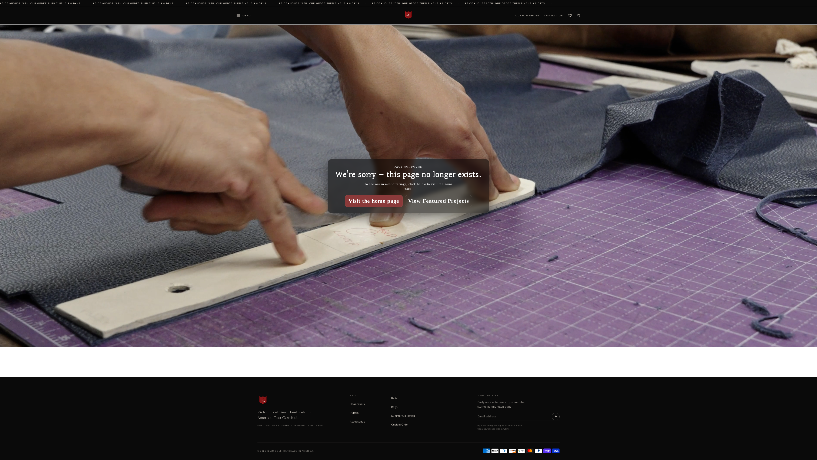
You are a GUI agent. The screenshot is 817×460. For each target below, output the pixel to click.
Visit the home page (374, 201)
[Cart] (579, 15)
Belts (394, 398)
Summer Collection (403, 415)
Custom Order (527, 15)
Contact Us (553, 15)
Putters (354, 412)
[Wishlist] (570, 15)
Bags (394, 407)
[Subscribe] (556, 416)
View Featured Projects (438, 201)
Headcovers (357, 404)
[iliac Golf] (408, 14)
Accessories (357, 421)
